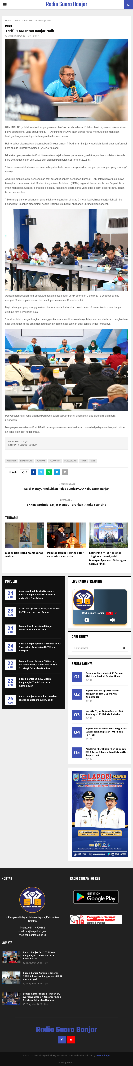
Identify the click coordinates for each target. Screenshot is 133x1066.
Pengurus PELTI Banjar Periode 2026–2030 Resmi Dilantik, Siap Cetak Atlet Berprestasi (106, 752)
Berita (8, 26)
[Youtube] (71, 1039)
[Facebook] (62, 1039)
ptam (83, 461)
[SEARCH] (124, 648)
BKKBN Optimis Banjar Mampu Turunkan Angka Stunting (66, 504)
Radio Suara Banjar (66, 4)
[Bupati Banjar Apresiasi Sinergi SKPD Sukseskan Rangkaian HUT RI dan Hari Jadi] (11, 977)
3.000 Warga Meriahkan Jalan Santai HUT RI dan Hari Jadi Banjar (39, 610)
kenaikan (41, 461)
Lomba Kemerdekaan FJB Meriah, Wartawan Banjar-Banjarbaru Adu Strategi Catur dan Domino (38, 664)
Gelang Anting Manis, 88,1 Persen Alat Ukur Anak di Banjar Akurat (104, 674)
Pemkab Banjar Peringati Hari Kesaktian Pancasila (65, 555)
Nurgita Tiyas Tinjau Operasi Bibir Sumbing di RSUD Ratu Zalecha (105, 712)
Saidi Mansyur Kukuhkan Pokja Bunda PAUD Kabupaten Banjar (66, 488)
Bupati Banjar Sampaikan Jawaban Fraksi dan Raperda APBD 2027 (38, 698)
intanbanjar (26, 461)
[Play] (87, 620)
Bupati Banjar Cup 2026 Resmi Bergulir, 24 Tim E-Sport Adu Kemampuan (35, 682)
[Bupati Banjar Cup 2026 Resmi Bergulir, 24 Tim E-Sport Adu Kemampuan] (11, 957)
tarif (92, 461)
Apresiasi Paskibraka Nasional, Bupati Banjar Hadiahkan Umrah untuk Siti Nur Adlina (37, 594)
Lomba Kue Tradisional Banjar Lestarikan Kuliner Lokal (36, 628)
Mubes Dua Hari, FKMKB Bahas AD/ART (24, 555)
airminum (11, 461)
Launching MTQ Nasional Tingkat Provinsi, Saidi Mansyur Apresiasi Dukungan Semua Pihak (107, 558)
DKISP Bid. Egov (103, 1055)
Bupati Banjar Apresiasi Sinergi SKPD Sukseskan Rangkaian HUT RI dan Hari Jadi (39, 647)
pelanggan (55, 461)
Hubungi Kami (65, 1062)
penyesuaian (70, 461)
